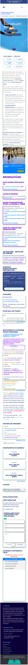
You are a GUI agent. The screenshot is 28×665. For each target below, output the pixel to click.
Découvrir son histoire (11, 30)
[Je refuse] (26, 659)
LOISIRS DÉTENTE (7, 651)
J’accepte (11, 660)
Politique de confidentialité (14, 663)
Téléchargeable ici (15, 364)
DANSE (4, 646)
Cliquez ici (14, 348)
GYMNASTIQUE (7, 649)
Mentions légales (8, 633)
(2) (16, 433)
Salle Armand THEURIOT (11, 563)
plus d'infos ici (18, 443)
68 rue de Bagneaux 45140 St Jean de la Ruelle (14, 283)
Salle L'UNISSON (9, 568)
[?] (14, 49)
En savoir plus (20, 171)
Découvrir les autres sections (12, 34)
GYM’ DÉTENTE (7, 648)
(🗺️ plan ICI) (16, 235)
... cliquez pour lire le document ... (14, 288)
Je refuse (17, 660)
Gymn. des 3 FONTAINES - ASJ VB (14, 559)
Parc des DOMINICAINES (11, 561)
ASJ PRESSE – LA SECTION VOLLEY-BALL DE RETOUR (13, 166)
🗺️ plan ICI (7, 16)
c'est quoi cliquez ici (11, 442)
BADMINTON (6, 644)
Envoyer (20, 544)
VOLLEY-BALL (6, 653)
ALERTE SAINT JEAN (10, 566)
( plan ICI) (13, 209)
